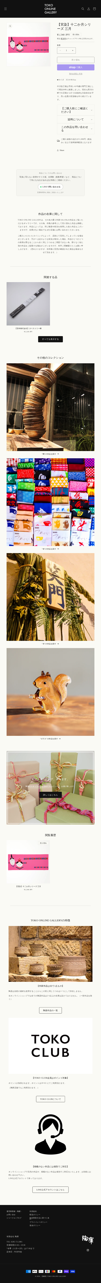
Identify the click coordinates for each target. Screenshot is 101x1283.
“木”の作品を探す (49, 644)
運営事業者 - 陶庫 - (14, 1211)
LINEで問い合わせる (51, 187)
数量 (59, 45)
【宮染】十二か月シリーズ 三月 (28, 886)
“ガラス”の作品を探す (49, 739)
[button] (5, 9)
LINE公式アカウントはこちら (50, 1190)
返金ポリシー (35, 1225)
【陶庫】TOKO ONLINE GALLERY (53, 1276)
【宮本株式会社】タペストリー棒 (28, 328)
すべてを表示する (50, 339)
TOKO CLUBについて (50, 1099)
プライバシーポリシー (38, 1222)
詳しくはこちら (50, 795)
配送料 (63, 39)
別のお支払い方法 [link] (75, 74)
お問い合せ (11, 1214)
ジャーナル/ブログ (14, 1217)
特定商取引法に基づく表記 (39, 1218)
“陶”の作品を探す (49, 454)
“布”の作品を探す (49, 549)
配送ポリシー (35, 1214)
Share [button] (62, 150)
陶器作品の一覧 (50, 1010)
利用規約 (33, 1211)
